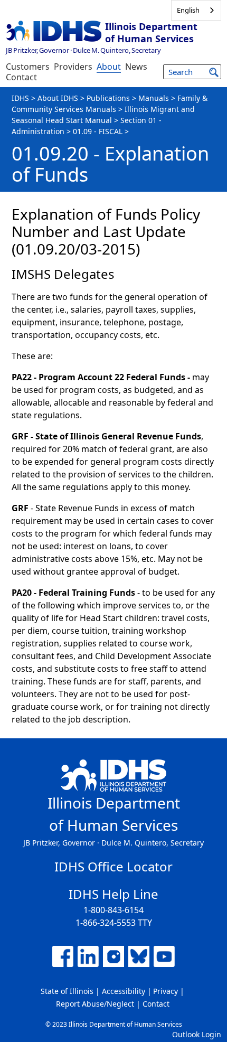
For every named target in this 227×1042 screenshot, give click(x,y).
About (109, 66)
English (188, 10)
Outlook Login (196, 1034)
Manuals (153, 98)
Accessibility (123, 991)
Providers (73, 66)
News (136, 66)
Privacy (165, 991)
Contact (21, 77)
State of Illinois (67, 991)
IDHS (20, 98)
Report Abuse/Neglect (95, 1004)
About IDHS (57, 98)
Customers (28, 66)
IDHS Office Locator (113, 866)
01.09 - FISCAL (97, 131)
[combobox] (196, 10)
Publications (108, 98)
